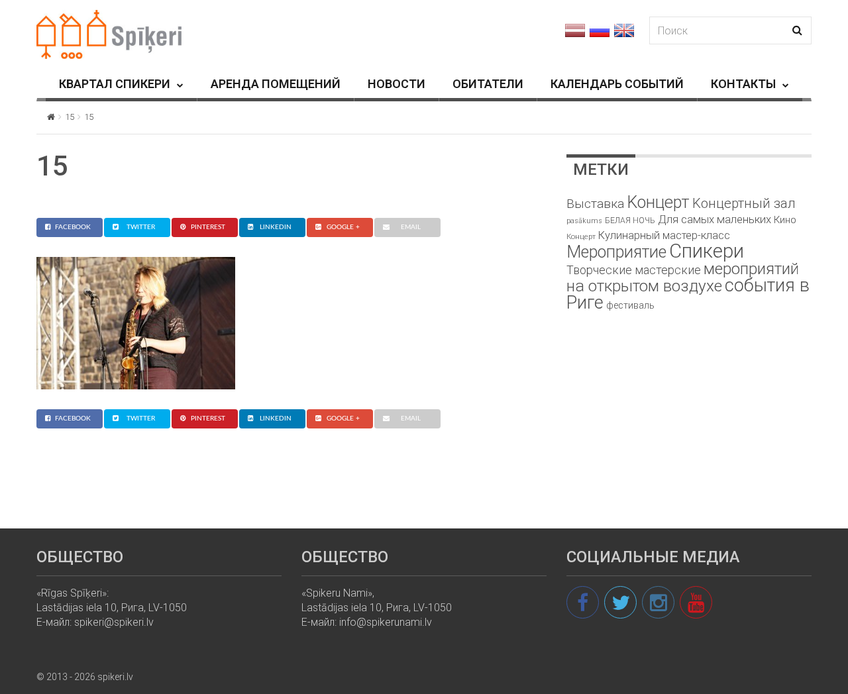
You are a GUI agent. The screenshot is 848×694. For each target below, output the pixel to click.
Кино (785, 220)
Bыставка (595, 203)
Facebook (73, 227)
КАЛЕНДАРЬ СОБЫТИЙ (617, 84)
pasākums (584, 221)
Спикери (706, 251)
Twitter (141, 227)
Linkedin (276, 227)
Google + (343, 227)
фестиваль (630, 305)
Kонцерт (658, 202)
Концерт (581, 236)
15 (69, 117)
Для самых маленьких (714, 219)
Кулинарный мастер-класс (664, 235)
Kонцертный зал (744, 203)
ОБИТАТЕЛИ (487, 84)
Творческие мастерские (633, 270)
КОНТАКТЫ (743, 84)
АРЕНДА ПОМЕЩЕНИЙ (276, 84)
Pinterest (208, 227)
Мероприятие (616, 252)
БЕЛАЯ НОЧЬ (630, 220)
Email (411, 227)
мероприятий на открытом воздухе (682, 277)
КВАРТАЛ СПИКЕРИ (114, 84)
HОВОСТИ (396, 84)
